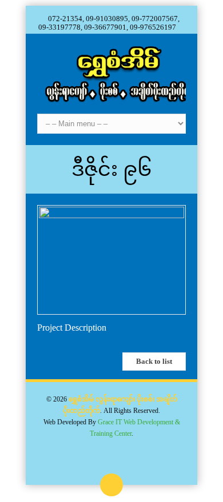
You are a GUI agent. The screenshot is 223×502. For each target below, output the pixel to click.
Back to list (154, 361)
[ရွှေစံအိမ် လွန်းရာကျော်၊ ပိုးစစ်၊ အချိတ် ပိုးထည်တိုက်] (111, 74)
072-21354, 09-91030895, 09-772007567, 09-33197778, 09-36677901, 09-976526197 (109, 22)
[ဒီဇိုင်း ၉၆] (111, 215)
